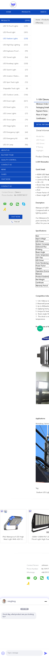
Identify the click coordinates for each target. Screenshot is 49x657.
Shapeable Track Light (15, 88)
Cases (3, 174)
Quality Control (8, 160)
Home (8, 12)
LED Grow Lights (15, 120)
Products (26, 12)
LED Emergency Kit (15, 138)
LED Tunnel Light (15, 57)
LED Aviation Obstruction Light (15, 76)
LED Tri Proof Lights (15, 26)
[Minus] (45, 601)
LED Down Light (15, 101)
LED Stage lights (15, 126)
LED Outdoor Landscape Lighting (15, 95)
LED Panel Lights (15, 107)
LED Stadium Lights (15, 38)
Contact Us (6, 165)
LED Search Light (15, 70)
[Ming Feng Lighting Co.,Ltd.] (5, 203)
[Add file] (3, 653)
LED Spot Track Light (15, 82)
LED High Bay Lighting (15, 45)
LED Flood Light (15, 32)
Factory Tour (7, 155)
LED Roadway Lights (15, 63)
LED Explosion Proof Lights (15, 51)
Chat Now (5, 179)
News (3, 169)
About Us (5, 150)
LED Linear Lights (15, 113)
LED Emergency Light (15, 132)
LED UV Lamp (15, 145)
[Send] (46, 653)
